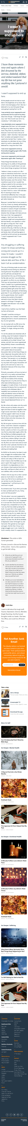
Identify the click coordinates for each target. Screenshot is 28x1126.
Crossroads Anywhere (7, 1021)
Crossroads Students (19, 1028)
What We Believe (5, 1095)
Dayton (3, 1041)
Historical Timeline (6, 1091)
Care (15, 1025)
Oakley (3, 1030)
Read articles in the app (14, 670)
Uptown (3, 1032)
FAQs (2, 1101)
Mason (3, 1028)
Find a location (5, 1061)
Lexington (4, 1052)
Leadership (4, 1099)
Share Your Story (18, 1066)
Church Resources (19, 1068)
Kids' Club (16, 1027)
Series (3, 1077)
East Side (3, 1026)
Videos (3, 1075)
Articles (9, 10)
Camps (16, 1023)
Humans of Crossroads (7, 1071)
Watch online (4, 1059)
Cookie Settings (18, 1076)
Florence (3, 1046)
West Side (4, 1034)
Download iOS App (19, 1072)
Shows (3, 1079)
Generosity (17, 1036)
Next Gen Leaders (18, 1030)
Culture (22, 5)
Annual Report (18, 1047)
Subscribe (22, 664)
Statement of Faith (6, 1097)
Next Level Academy (6, 1081)
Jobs (15, 1062)
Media (3, 10)
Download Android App (20, 1074)
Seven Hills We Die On (7, 1093)
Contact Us (17, 1061)
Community (17, 1032)
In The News (17, 1054)
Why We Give (17, 1045)
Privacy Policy (17, 1070)
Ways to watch (5, 1062)
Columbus (4, 1039)
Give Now (16, 1043)
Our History (4, 1090)
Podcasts (3, 1073)
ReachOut (16, 1034)
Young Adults (17, 1021)
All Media (16, 5)
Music (3, 1083)
